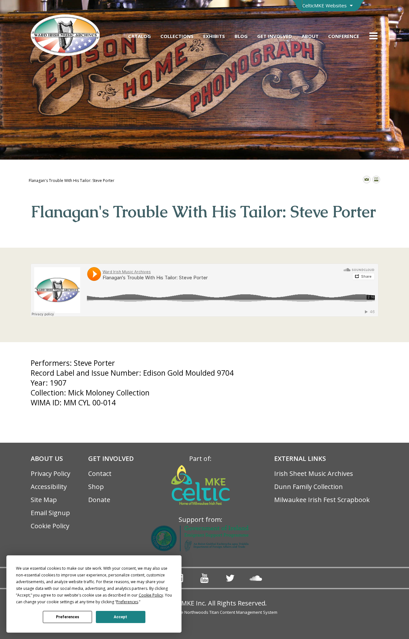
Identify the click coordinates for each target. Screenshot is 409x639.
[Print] (376, 180)
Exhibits (214, 36)
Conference (343, 36)
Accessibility (49, 486)
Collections (177, 36)
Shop (96, 486)
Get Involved (274, 36)
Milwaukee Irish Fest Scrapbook (322, 499)
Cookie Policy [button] (151, 595)
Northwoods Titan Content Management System (230, 612)
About (310, 36)
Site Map (44, 499)
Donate (99, 499)
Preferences (67, 617)
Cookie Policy (50, 526)
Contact (100, 473)
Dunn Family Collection (308, 486)
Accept (120, 617)
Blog (241, 36)
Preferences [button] (127, 602)
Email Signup (50, 512)
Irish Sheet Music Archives (313, 473)
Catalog (139, 36)
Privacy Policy (50, 473)
